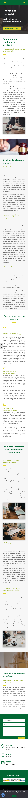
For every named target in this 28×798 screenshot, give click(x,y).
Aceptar (14, 796)
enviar (21, 738)
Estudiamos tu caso (12, 28)
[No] (26, 794)
